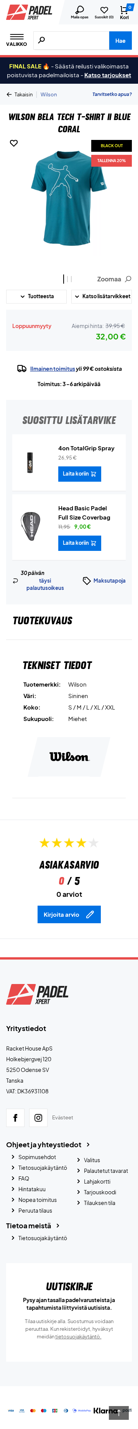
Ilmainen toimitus (52, 368)
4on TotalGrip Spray (86, 447)
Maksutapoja (110, 581)
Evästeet (62, 1117)
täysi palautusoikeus (45, 584)
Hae (120, 40)
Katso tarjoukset (107, 74)
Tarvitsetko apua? (112, 94)
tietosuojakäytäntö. (78, 1336)
